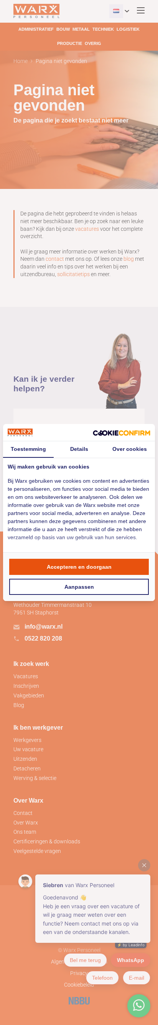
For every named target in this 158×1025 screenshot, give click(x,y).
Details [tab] (79, 449)
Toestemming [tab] (28, 449)
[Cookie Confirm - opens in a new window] (121, 432)
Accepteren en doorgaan (79, 567)
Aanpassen (79, 587)
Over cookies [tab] (129, 449)
